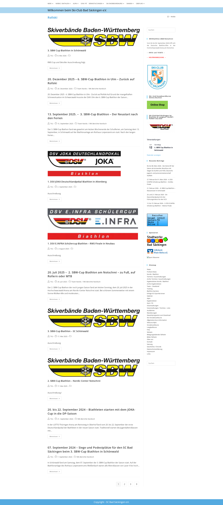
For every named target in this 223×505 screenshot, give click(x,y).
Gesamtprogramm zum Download (159, 315)
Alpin (75, 4)
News (50, 4)
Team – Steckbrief (153, 286)
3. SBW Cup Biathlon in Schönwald (67, 50)
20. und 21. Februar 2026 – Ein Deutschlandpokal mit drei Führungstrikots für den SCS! (157, 197)
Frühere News (152, 272)
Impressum (151, 351)
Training (149, 289)
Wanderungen (152, 313)
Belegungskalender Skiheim (156, 335)
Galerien (150, 296)
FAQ (148, 330)
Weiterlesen (56, 68)
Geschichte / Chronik (154, 347)
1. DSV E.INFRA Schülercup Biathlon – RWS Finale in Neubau (81, 243)
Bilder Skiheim (152, 337)
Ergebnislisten (152, 301)
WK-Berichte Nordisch (97, 89)
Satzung (149, 344)
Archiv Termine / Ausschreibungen (159, 279)
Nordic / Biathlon (62, 4)
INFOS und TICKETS (156, 53)
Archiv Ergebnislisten (154, 284)
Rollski (173, 17)
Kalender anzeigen (154, 155)
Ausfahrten (151, 310)
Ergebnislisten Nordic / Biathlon (158, 281)
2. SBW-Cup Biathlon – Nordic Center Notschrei (74, 380)
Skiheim (129, 4)
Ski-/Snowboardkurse (114, 4)
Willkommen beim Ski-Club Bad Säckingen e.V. (77, 10)
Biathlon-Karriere (153, 291)
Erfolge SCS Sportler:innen (156, 293)
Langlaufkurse (152, 327)
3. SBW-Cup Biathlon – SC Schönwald (68, 331)
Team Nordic (82, 89)
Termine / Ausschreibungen (156, 277)
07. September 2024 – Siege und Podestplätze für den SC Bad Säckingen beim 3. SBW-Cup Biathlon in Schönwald (90, 449)
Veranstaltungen (95, 4)
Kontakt (149, 342)
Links (149, 354)
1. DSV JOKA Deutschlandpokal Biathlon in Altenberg (77, 181)
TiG (51, 56)
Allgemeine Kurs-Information (157, 320)
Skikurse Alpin (152, 322)
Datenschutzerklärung (154, 349)
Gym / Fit (84, 4)
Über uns (139, 4)
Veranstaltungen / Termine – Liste (158, 308)
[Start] (168, 17)
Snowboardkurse (153, 325)
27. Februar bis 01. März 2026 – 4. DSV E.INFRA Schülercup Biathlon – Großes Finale (160, 181)
